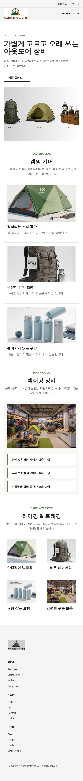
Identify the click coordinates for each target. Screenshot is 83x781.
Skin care (13, 669)
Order (11, 718)
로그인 (75, 4)
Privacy (11, 739)
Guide (11, 745)
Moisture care (15, 675)
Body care (13, 686)
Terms (11, 734)
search (66, 13)
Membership (14, 751)
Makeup (12, 680)
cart (76, 13)
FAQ (10, 707)
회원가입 (62, 4)
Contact (12, 713)
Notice (11, 701)
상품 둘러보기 (16, 77)
